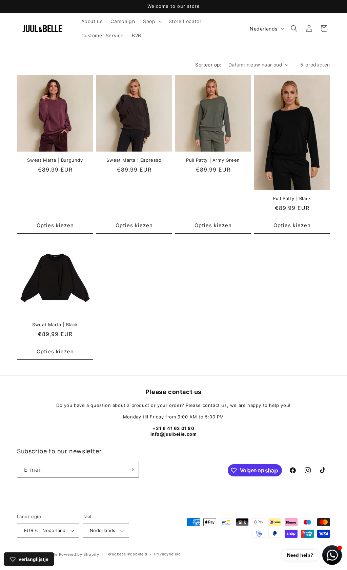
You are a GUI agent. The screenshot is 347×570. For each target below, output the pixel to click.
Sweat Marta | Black (55, 324)
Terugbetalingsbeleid (126, 554)
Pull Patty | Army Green (213, 160)
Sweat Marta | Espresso (133, 160)
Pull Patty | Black (292, 198)
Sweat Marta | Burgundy (55, 160)
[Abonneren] (131, 470)
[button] (151, 21)
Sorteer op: (208, 64)
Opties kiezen (55, 225)
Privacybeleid (167, 554)
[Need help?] (332, 555)
